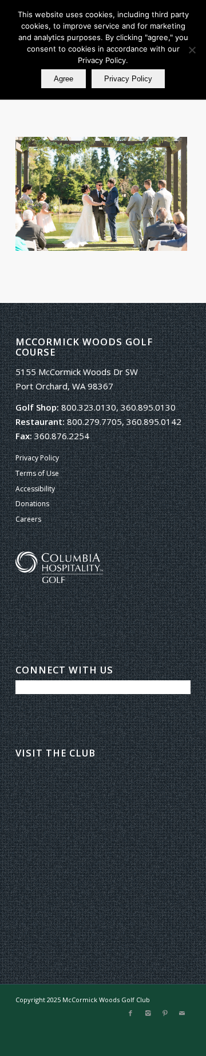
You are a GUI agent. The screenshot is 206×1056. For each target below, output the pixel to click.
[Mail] (182, 1013)
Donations (32, 504)
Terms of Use (37, 473)
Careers (28, 519)
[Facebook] (130, 1013)
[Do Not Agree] (191, 50)
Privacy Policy (37, 458)
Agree (63, 78)
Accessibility (35, 489)
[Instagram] (147, 1013)
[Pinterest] (164, 1013)
